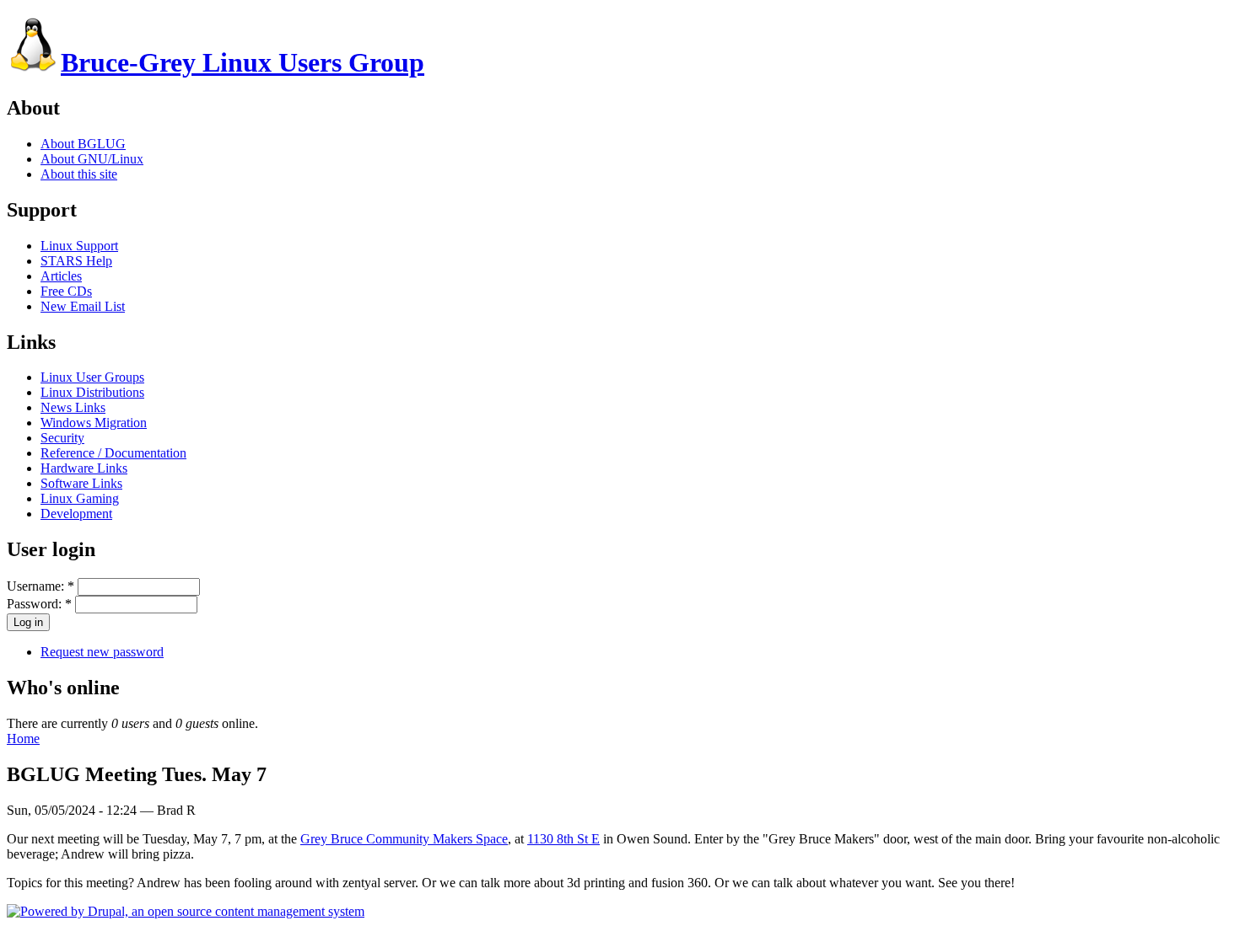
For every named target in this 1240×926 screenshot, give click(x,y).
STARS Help (76, 261)
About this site (78, 174)
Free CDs (66, 291)
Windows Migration (93, 422)
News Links (72, 407)
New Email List (82, 306)
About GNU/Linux (91, 159)
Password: (39, 604)
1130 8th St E (563, 839)
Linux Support (79, 245)
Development (76, 513)
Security (62, 438)
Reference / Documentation (113, 453)
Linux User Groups (92, 377)
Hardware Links (83, 468)
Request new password (102, 652)
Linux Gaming (79, 498)
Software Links (81, 483)
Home (23, 738)
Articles (61, 276)
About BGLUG (83, 143)
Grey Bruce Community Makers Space (404, 839)
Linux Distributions (92, 392)
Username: (40, 586)
